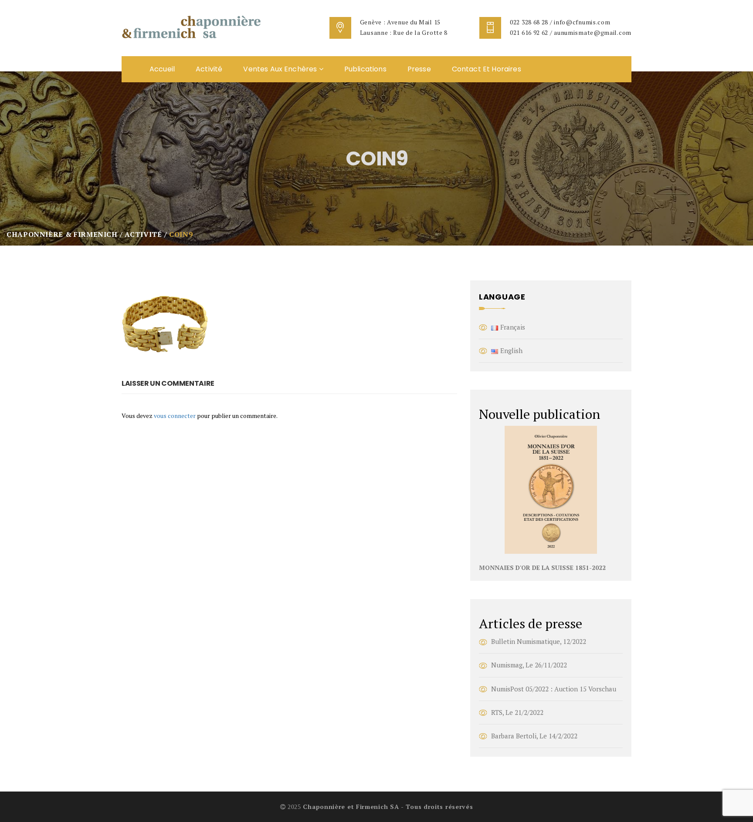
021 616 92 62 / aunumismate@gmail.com (570, 32)
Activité (209, 69)
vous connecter (175, 415)
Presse (419, 69)
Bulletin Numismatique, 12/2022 (538, 641)
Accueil (162, 69)
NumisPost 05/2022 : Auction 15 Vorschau (553, 688)
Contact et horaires (486, 69)
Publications (365, 69)
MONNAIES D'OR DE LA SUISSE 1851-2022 (542, 567)
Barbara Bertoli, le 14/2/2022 (534, 735)
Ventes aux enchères (281, 69)
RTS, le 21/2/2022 (517, 712)
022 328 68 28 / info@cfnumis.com (560, 22)
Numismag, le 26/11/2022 (529, 664)
